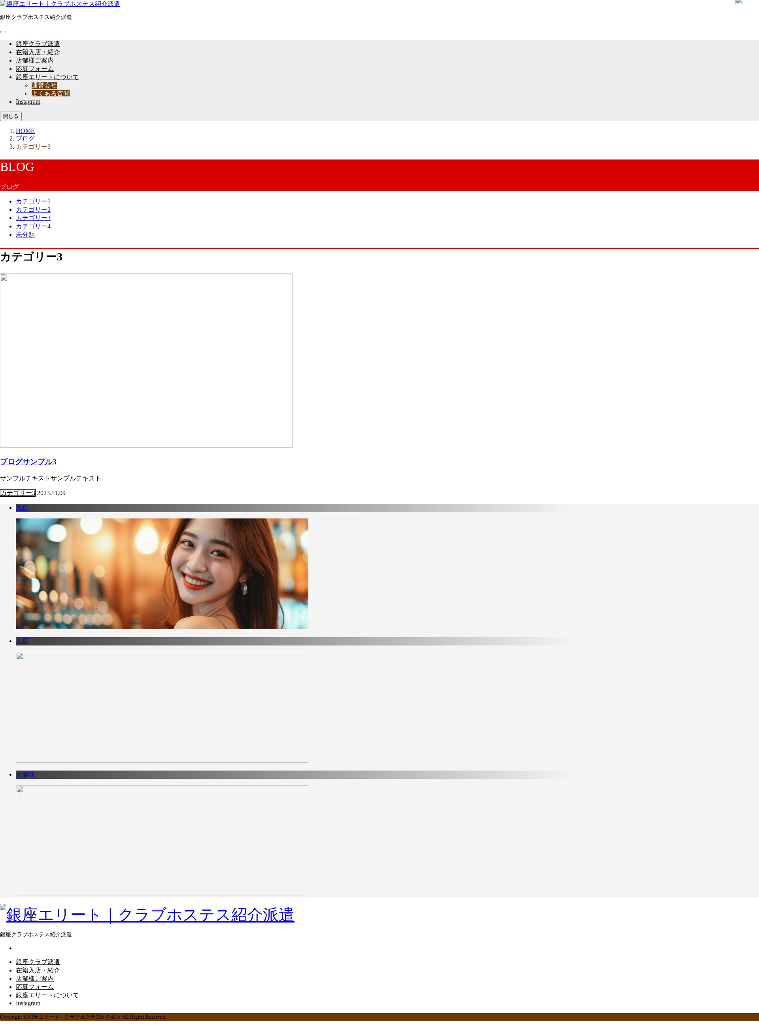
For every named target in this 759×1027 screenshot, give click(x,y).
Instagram (28, 101)
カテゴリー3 (33, 218)
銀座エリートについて (47, 77)
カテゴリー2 (33, 209)
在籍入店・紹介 (38, 52)
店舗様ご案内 (35, 60)
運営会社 (44, 85)
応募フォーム (35, 68)
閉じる (11, 116)
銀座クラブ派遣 (38, 43)
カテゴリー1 (33, 201)
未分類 (25, 234)
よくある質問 (51, 93)
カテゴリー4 (33, 226)
